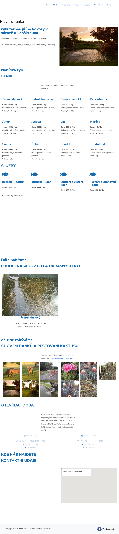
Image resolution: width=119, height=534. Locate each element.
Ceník (48, 5)
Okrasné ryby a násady (82, 5)
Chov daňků (98, 5)
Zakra (38, 529)
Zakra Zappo (24, 529)
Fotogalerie (66, 5)
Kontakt (109, 5)
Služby (55, 5)
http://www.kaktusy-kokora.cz (63, 358)
